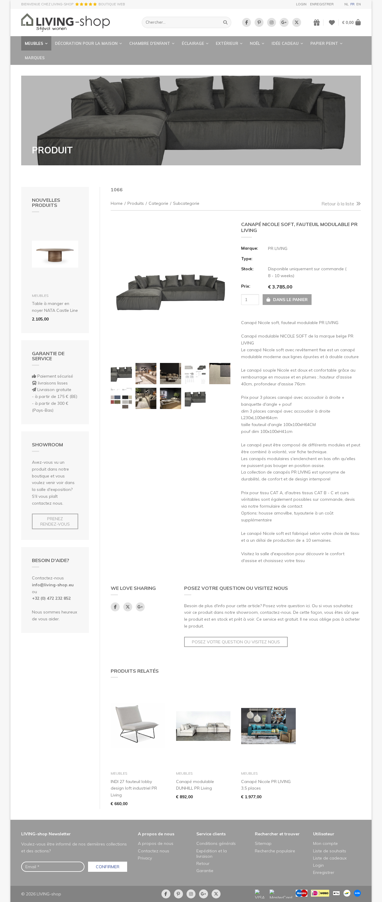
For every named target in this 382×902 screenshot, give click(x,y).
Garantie (204, 870)
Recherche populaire (275, 851)
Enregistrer (322, 4)
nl (346, 4)
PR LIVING (277, 248)
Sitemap (263, 843)
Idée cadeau (285, 43)
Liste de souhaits (329, 851)
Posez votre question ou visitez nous (236, 642)
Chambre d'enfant (149, 43)
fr (352, 4)
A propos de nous (156, 834)
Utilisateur (323, 834)
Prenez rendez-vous (55, 521)
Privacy (145, 858)
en (358, 4)
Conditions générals (216, 843)
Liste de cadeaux (329, 858)
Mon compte (325, 843)
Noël (255, 43)
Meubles (34, 43)
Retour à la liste (337, 204)
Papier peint (324, 43)
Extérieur (227, 43)
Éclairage (193, 43)
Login (301, 4)
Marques (35, 57)
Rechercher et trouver (277, 834)
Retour (203, 863)
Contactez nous (153, 851)
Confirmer (107, 866)
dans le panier (290, 299)
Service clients (211, 834)
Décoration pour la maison (86, 43)
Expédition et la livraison (211, 853)
